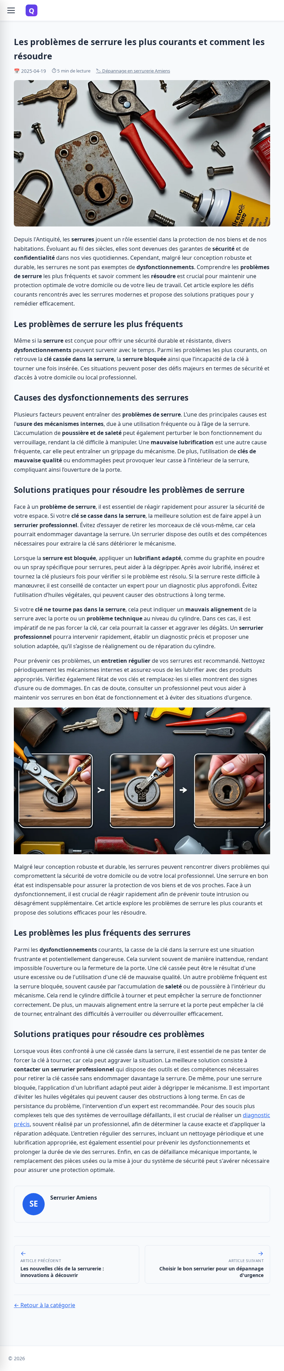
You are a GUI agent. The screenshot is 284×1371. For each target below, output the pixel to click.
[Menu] (11, 10)
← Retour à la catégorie (44, 1305)
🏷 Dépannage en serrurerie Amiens (133, 71)
